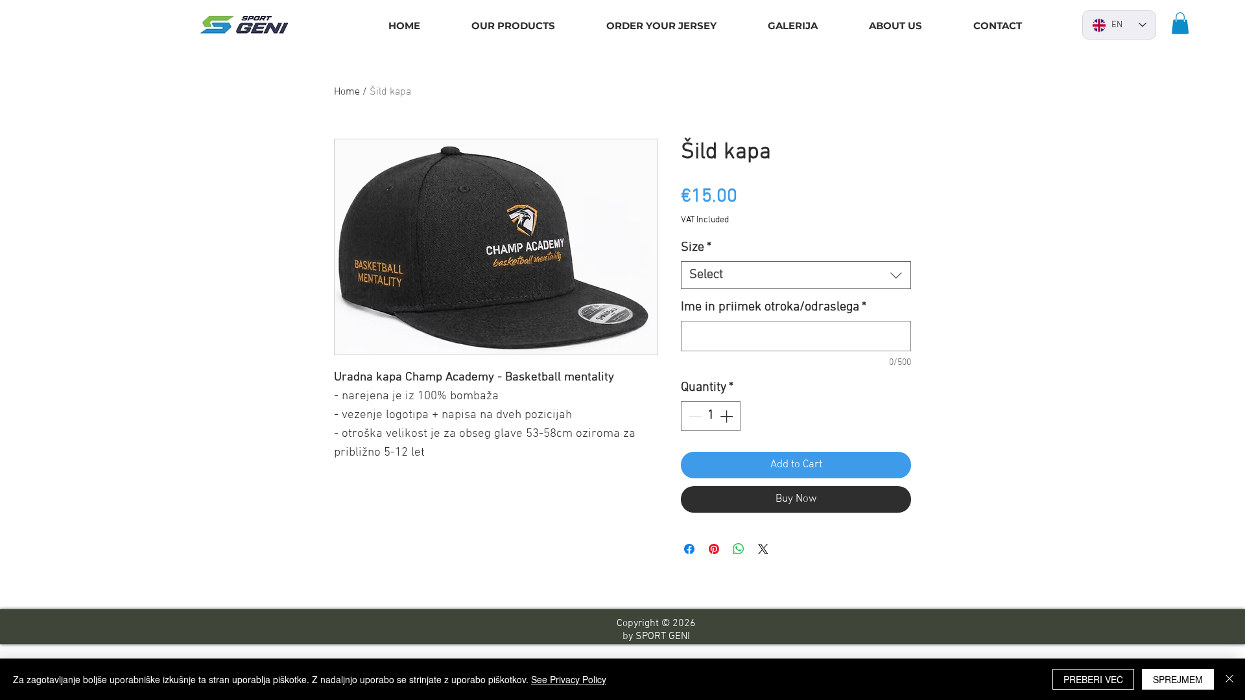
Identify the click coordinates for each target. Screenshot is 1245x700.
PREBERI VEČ (1093, 679)
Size (696, 247)
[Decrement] (694, 416)
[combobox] (796, 275)
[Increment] (728, 416)
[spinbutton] (711, 416)
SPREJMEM (1178, 679)
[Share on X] (763, 549)
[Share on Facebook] (689, 549)
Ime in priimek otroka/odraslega (773, 307)
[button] (1180, 23)
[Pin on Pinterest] (714, 549)
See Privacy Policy (568, 679)
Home (347, 92)
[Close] (1229, 679)
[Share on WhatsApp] (738, 549)
